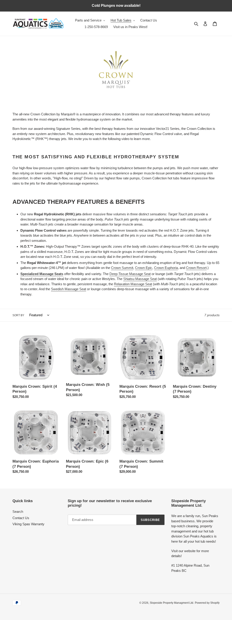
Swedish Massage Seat (68, 289)
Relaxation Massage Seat (133, 284)
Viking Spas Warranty (28, 524)
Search (17, 511)
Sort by (18, 315)
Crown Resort (196, 268)
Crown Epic (143, 268)
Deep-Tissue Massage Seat (130, 274)
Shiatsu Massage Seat (140, 279)
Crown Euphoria (166, 268)
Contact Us (20, 518)
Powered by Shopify (207, 602)
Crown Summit (122, 268)
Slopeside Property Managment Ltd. (172, 602)
